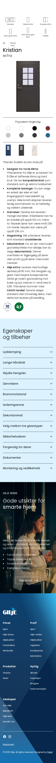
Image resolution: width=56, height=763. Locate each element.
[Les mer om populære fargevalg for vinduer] (28, 132)
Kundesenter (36, 650)
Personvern (8, 744)
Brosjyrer (34, 683)
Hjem (5, 629)
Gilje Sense (8, 634)
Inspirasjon (35, 678)
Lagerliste (35, 645)
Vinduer (6, 672)
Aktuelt (33, 672)
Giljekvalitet (8, 639)
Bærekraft (8, 710)
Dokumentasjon (38, 688)
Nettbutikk (8, 650)
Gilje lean (7, 716)
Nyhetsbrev (36, 656)
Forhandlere (9, 645)
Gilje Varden (36, 634)
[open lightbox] (28, 86)
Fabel (50, 752)
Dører (5, 678)
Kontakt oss (9, 721)
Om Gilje (7, 705)
